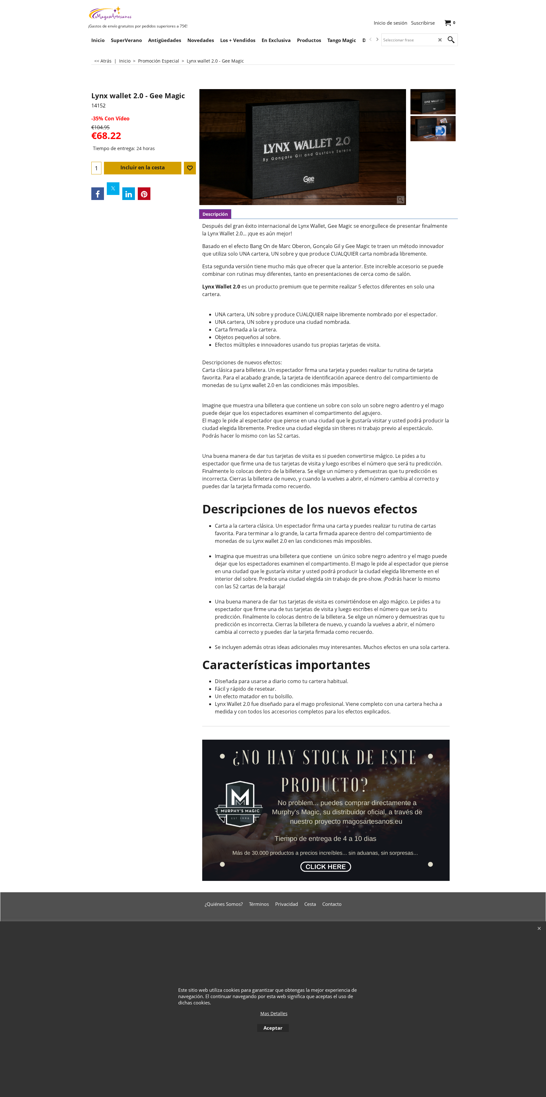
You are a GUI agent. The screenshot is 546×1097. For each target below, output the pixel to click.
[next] (377, 39)
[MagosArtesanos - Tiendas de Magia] (135, 13)
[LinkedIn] (128, 193)
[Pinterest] (144, 193)
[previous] (370, 39)
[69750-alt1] (433, 128)
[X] (113, 188)
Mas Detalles (274, 1013)
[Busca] (451, 40)
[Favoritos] (190, 168)
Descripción (215, 214)
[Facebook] (97, 193)
